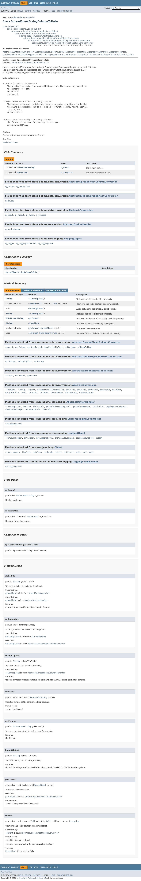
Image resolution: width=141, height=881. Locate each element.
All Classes (6, 8)
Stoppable (83, 54)
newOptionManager (14, 409)
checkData (10, 390)
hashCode (48, 452)
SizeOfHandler (69, 54)
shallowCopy (57, 392)
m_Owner (30, 215)
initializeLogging (64, 438)
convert (32, 303)
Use (30, 3)
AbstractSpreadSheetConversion (92, 370)
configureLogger (13, 438)
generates (32, 375)
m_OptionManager (13, 229)
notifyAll (69, 452)
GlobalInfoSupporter (74, 52)
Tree (36, 3)
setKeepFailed (84, 347)
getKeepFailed (34, 347)
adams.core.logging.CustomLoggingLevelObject (34, 31)
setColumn (70, 347)
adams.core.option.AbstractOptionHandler (35, 33)
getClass (37, 452)
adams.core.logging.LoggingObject (24, 29)
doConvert (20, 375)
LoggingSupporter (117, 52)
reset (23, 392)
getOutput (93, 390)
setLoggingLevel (13, 424)
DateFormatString (25, 167)
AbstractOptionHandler (77, 224)
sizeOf (99, 438)
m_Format (65, 167)
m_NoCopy (9, 201)
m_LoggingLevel (46, 243)
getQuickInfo (12, 392)
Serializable (127, 54)
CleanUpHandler (42, 52)
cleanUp (21, 390)
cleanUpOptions (13, 407)
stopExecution (86, 392)
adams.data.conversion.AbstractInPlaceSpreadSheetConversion (59, 40)
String (9, 299)
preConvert (33, 328)
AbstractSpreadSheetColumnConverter (30, 62)
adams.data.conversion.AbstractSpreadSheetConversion (51, 38)
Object (58, 447)
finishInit (38, 407)
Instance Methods (32, 290)
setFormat (33, 333)
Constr (28, 11)
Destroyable (57, 52)
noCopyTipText (24, 361)
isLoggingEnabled (84, 438)
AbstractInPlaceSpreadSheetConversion (93, 196)
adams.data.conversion (23, 17)
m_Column (9, 186)
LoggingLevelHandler (96, 52)
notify (58, 452)
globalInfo (33, 323)
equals (16, 452)
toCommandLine (32, 409)
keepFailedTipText (53, 347)
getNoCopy (10, 361)
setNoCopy (39, 361)
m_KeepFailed (23, 186)
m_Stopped (41, 215)
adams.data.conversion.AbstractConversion (40, 36)
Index (55, 3)
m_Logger (9, 243)
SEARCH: (107, 8)
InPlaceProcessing (110, 54)
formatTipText (35, 313)
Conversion (94, 54)
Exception (74, 821)
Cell (39, 303)
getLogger (29, 438)
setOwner (44, 392)
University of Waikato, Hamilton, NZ (31, 878)
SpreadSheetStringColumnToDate (21, 272)
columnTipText (35, 299)
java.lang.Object (11, 26)
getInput (70, 390)
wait (78, 452)
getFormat (33, 318)
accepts (9, 375)
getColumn (20, 347)
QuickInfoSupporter (28, 54)
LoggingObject (73, 238)
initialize (97, 407)
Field (20, 11)
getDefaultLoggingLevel (58, 407)
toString (46, 409)
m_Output (19, 215)
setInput (33, 392)
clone (8, 452)
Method (36, 11)
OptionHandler (10, 54)
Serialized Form (10, 142)
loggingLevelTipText (116, 407)
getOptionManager (81, 407)
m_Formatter (67, 172)
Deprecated (45, 3)
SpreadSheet (46, 328)
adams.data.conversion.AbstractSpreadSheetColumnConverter (62, 43)
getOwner (116, 390)
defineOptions (35, 308)
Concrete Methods (56, 290)
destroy (27, 407)
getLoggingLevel (44, 438)
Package (15, 3)
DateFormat (22, 172)
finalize (26, 452)
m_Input (9, 215)
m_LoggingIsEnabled (26, 243)
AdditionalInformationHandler (18, 52)
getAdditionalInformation (50, 390)
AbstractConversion (81, 210)
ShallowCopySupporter (50, 54)
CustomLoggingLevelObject (84, 419)
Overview (5, 3)
